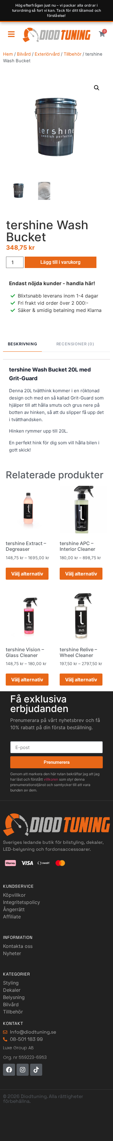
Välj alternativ (27, 574)
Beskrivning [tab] (22, 343)
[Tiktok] (36, 1070)
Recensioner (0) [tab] (75, 343)
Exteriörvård (47, 54)
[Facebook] (9, 1070)
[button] (96, 87)
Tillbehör (72, 54)
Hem (8, 54)
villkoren (51, 779)
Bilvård (24, 54)
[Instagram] (23, 1070)
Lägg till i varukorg (60, 262)
